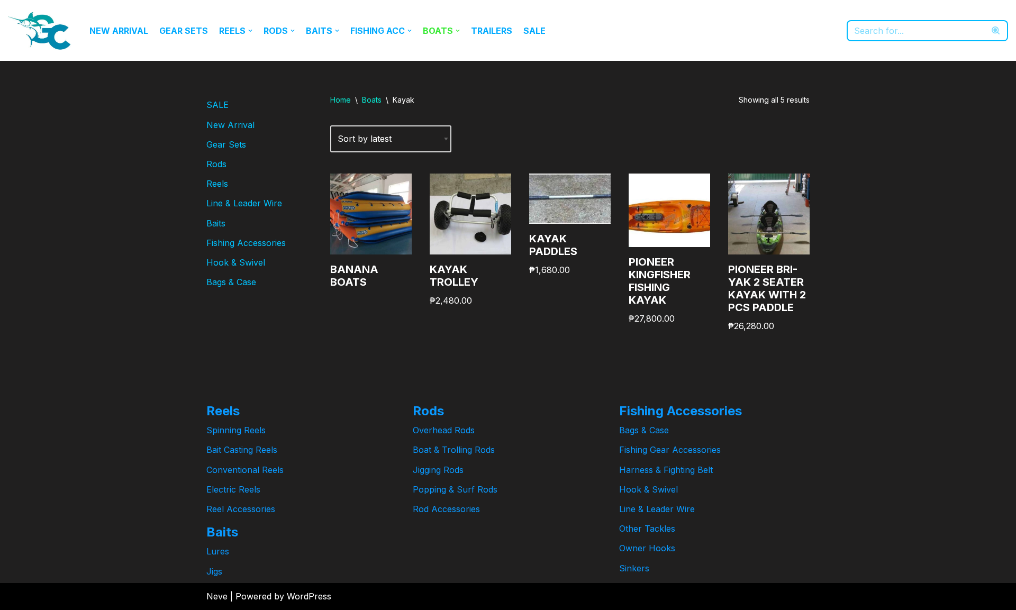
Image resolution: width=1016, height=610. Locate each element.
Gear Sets (183, 30)
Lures (217, 551)
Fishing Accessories (246, 243)
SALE (534, 30)
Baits (215, 223)
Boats (372, 99)
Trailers (491, 30)
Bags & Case (231, 282)
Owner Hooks (647, 548)
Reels (217, 183)
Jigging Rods (438, 470)
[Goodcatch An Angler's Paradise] (39, 30)
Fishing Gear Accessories (670, 449)
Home (340, 99)
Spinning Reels (236, 430)
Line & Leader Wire (244, 203)
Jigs (214, 571)
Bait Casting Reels (241, 449)
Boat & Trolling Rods (454, 449)
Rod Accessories (446, 509)
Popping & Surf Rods (455, 489)
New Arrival (118, 30)
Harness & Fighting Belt (666, 470)
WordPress (309, 596)
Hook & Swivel (235, 262)
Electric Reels (233, 489)
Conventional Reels (245, 470)
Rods (216, 164)
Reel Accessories (240, 509)
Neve (217, 596)
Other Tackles (647, 528)
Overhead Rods (444, 430)
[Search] (996, 30)
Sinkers (634, 568)
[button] (250, 31)
